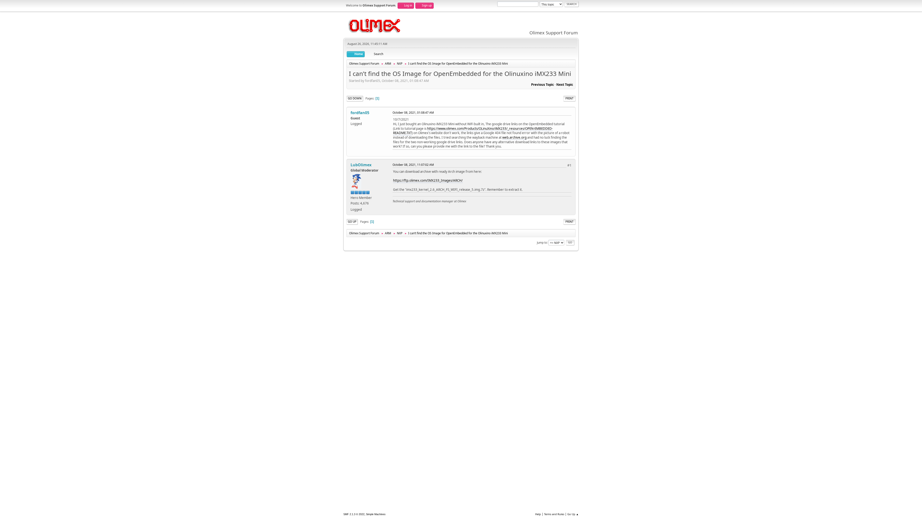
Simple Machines (376, 514)
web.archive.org (514, 137)
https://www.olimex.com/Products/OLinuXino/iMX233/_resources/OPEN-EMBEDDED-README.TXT (473, 130)
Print (569, 98)
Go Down (355, 98)
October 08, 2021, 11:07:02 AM (413, 165)
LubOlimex (361, 164)
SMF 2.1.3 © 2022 (353, 514)
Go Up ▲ (573, 514)
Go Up (352, 221)
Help (538, 514)
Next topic (564, 84)
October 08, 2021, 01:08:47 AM (413, 113)
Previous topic (542, 84)
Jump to (542, 242)
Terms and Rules (554, 514)
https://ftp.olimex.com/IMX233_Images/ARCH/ (428, 180)
